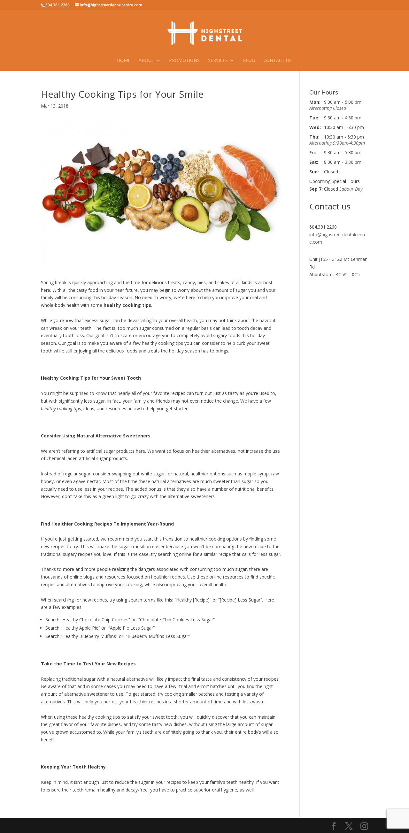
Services (218, 60)
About (146, 60)
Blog (249, 60)
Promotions (184, 60)
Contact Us (277, 60)
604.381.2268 (57, 5)
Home (123, 60)
